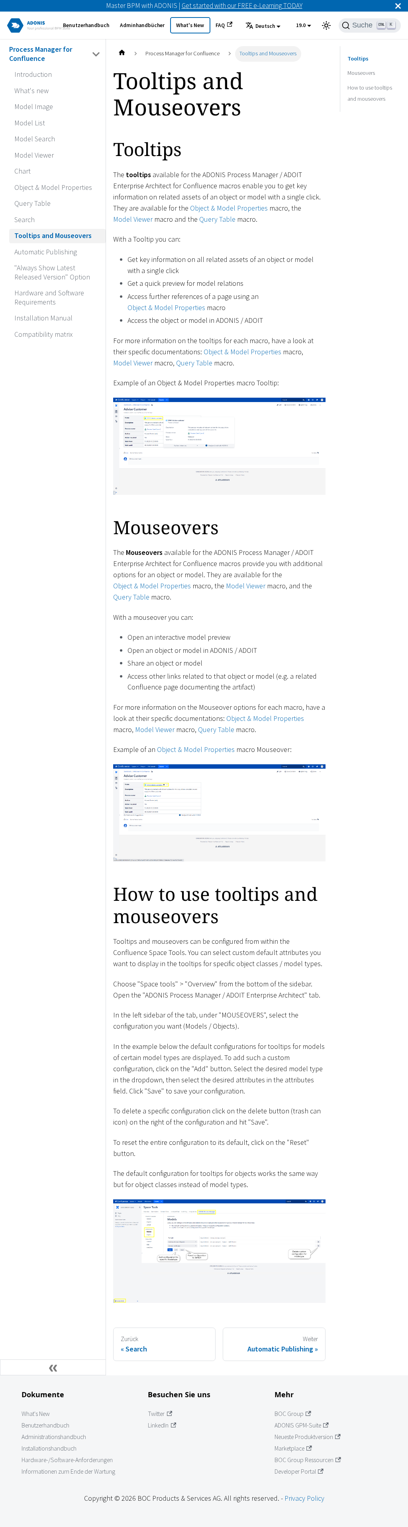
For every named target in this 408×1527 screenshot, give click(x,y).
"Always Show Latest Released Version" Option (52, 272)
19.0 (301, 25)
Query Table (32, 203)
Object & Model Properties (53, 187)
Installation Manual (43, 317)
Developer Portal (295, 1471)
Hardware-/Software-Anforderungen (67, 1460)
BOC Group (289, 1414)
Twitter (156, 1414)
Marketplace (289, 1448)
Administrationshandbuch (54, 1437)
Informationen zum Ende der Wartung (68, 1471)
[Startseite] (121, 54)
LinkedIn (158, 1425)
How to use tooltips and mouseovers (369, 93)
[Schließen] (398, 6)
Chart (22, 171)
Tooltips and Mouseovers (53, 235)
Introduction (33, 74)
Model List (29, 122)
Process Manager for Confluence (40, 54)
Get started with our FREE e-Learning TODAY (242, 5)
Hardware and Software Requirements (49, 297)
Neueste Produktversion (304, 1437)
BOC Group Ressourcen (304, 1460)
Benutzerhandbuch (86, 25)
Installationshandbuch (49, 1448)
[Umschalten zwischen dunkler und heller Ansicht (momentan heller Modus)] (326, 25)
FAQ (220, 25)
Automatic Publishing (45, 251)
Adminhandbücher (142, 25)
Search (24, 219)
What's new (31, 90)
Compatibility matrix (43, 334)
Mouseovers (361, 72)
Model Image (33, 106)
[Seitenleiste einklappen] (53, 1367)
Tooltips (358, 58)
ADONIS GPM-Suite (298, 1425)
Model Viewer (34, 155)
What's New (190, 25)
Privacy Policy (304, 1498)
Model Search (34, 138)
